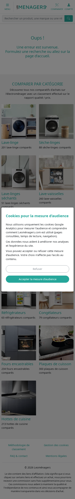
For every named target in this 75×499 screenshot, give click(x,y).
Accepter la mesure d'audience (37, 279)
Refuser (37, 269)
